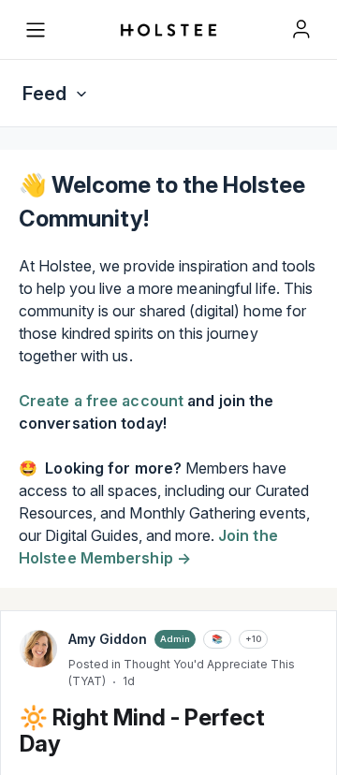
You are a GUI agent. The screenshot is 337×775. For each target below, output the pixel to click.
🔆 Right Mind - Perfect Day (142, 730)
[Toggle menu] (35, 30)
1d (129, 681)
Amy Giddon (107, 639)
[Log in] (301, 29)
